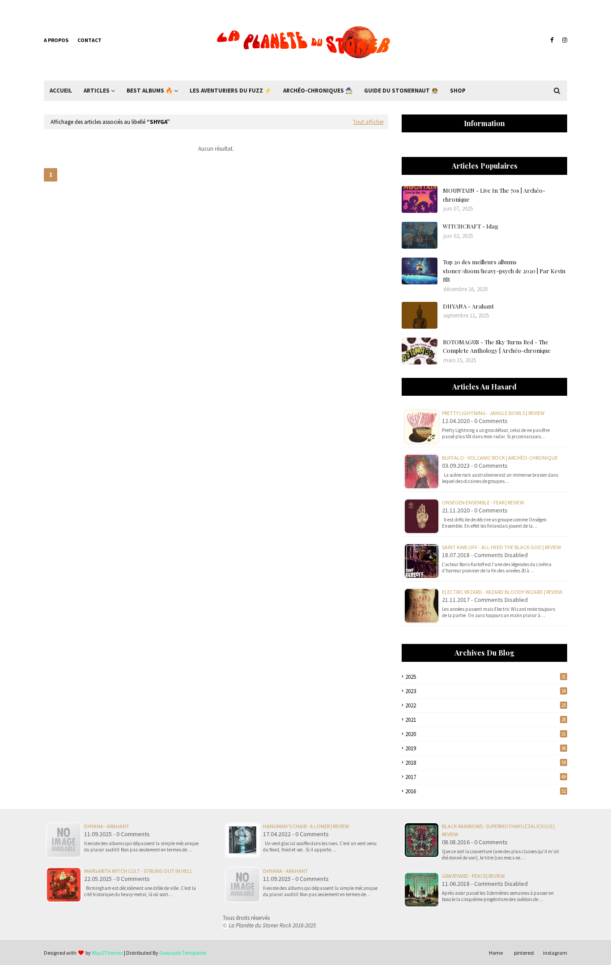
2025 (485, 677)
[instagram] (563, 40)
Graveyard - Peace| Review (473, 875)
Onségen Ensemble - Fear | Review (483, 502)
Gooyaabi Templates (182, 952)
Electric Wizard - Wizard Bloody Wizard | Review (502, 591)
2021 (485, 720)
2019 (485, 748)
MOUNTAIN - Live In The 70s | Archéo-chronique (494, 194)
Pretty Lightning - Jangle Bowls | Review (493, 413)
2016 (485, 791)
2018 (485, 762)
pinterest (524, 952)
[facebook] (552, 40)
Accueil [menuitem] (61, 90)
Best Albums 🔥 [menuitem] (150, 90)
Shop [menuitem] (458, 90)
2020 (485, 734)
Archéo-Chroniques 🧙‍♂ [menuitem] (317, 90)
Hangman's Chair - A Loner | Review (306, 826)
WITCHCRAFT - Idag (470, 226)
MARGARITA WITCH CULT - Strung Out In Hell (138, 871)
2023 (485, 691)
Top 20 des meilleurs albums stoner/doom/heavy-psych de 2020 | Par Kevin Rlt (504, 270)
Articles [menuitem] (97, 90)
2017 (485, 777)
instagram (555, 952)
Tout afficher (368, 122)
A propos (56, 40)
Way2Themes (107, 952)
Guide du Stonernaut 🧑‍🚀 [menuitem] (401, 90)
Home (496, 952)
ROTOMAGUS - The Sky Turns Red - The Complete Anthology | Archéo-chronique (497, 346)
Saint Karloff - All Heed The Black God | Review (501, 547)
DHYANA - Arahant (468, 306)
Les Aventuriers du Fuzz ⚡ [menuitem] (231, 90)
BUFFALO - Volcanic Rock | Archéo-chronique (500, 457)
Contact (89, 40)
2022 (485, 705)
